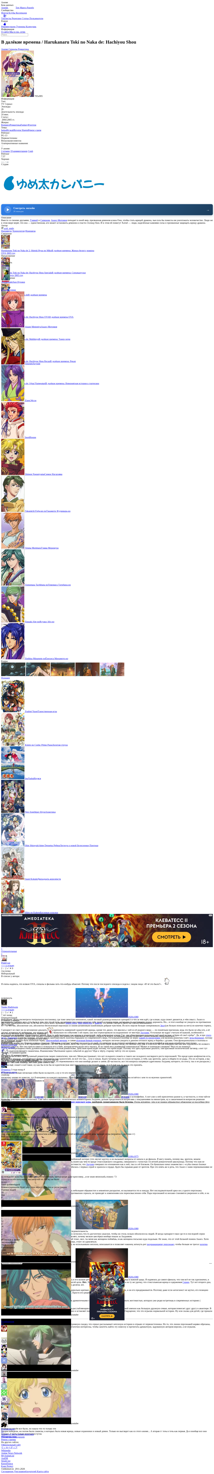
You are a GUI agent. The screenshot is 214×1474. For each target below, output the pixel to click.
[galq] (4, 1388)
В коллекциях (8, 1430)
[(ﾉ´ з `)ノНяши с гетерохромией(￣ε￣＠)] (4, 1411)
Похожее (5, 678)
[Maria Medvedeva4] (4, 1350)
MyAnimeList (7, 1455)
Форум (5, 13)
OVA (3, 253)
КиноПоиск (7, 1463)
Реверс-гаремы (8, 1439)
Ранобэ (30, 7)
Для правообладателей (25, 1471)
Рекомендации (8, 26)
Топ (18, 7)
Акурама (144, 1032)
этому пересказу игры (80, 1102)
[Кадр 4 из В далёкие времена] (87, 675)
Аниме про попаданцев (13, 1437)
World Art (5, 1461)
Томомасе (12, 1038)
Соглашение (7, 1471)
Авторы (5, 265)
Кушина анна (7, 1114)
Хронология (18, 231)
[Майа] (4, 1337)
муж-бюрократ (197, 1038)
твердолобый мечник (56, 1040)
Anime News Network (11, 1453)
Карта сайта (43, 1471)
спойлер (5, 1075)
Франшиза (30, 231)
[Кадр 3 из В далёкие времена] (63, 675)
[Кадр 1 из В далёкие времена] (13, 675)
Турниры (21, 26)
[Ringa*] (4, 1382)
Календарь (31, 26)
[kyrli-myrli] (4, 1394)
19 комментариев (18, 151)
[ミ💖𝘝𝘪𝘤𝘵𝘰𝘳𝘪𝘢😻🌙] (4, 1369)
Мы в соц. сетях (17, 32)
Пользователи (36, 18)
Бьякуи (98, 1023)
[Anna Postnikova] (4, 1343)
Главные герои (8, 290)
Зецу (162, 1025)
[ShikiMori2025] (4, 1330)
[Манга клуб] (4, 1426)
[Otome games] (4, 1419)
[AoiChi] (4, 1401)
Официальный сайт (11, 1445)
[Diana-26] (4, 1356)
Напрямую (6, 231)
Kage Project (7, 1466)
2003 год (11, 253)
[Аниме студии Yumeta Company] (53, 200)
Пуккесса (5, 1069)
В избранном (7, 1322)
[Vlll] (4, 1362)
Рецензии (17, 18)
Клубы (12, 13)
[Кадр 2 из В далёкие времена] (38, 675)
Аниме (5, 7)
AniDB (4, 1458)
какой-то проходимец (149, 1038)
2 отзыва (5, 151)
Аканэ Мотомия (59, 220)
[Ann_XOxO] (4, 1375)
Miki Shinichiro (85, 1023)
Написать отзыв (9, 1045)
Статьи (25, 18)
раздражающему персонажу (160, 1244)
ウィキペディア (9, 1447)
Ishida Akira (71, 1023)
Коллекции (21, 13)
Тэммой (34, 220)
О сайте (5, 32)
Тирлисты (6, 18)
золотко (203, 1244)
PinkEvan (5, 963)
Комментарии (8, 1048)
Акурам (90, 1164)
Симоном (45, 220)
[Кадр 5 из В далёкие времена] (112, 675)
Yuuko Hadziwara (9, 1007)
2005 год (18, 275)
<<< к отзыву (7, 965)
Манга (23, 7)
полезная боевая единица (88, 1040)
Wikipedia (5, 1450)
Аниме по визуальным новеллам (17, 1434)
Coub (30, 151)
